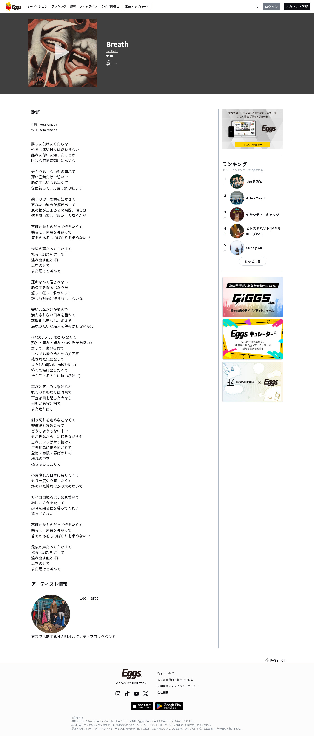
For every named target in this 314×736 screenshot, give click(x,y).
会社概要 (162, 692)
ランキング (58, 6)
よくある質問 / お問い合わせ (175, 679)
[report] (115, 63)
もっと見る (253, 261)
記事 (73, 6)
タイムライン (88, 6)
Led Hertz (112, 51)
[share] (108, 63)
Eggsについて (166, 673)
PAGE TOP (278, 660)
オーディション (37, 6)
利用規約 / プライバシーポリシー (178, 686)
